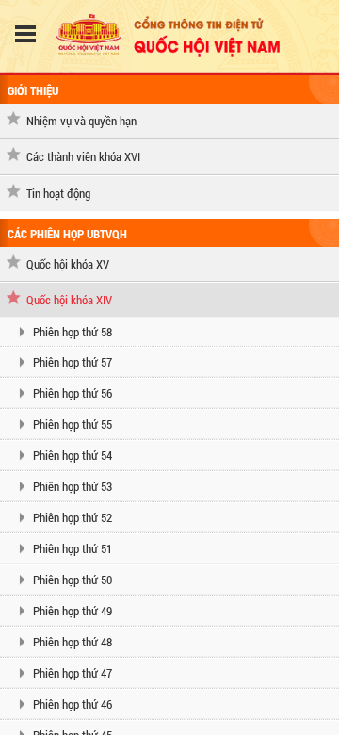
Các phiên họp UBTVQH (67, 233)
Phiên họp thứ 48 (72, 641)
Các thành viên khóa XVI (83, 156)
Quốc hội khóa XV (67, 263)
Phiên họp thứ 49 (72, 610)
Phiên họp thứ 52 (72, 517)
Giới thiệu (33, 90)
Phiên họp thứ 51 (72, 548)
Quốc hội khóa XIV (69, 299)
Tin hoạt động (58, 193)
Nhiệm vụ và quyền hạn (81, 120)
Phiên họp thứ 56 (72, 392)
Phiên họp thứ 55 (72, 424)
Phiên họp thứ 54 (72, 455)
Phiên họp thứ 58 (72, 331)
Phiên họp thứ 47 (72, 672)
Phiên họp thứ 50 (72, 579)
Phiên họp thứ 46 (72, 703)
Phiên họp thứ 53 (72, 486)
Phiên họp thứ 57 (72, 361)
